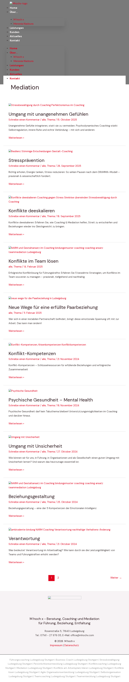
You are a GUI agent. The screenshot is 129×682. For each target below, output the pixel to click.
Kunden (14, 32)
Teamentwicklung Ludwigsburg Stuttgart (98, 676)
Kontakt (15, 40)
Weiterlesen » (16, 137)
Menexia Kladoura (23, 23)
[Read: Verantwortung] (59, 529)
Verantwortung (24, 538)
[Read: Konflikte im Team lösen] (64, 250)
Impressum (56, 645)
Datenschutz (71, 645)
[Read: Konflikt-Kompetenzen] (47, 344)
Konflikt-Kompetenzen (32, 353)
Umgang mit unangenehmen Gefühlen (48, 114)
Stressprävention (27, 160)
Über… (14, 12)
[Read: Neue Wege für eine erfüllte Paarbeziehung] (37, 298)
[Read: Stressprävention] (41, 151)
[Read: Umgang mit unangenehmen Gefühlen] (46, 105)
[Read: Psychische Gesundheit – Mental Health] (23, 391)
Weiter (116, 577)
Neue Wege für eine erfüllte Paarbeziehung (53, 307)
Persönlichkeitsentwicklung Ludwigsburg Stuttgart (60, 663)
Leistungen (17, 28)
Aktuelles (16, 36)
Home (13, 8)
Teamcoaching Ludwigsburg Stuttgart (55, 676)
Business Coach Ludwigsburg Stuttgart (77, 659)
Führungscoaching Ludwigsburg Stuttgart (32, 659)
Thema (51, 119)
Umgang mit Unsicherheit (35, 446)
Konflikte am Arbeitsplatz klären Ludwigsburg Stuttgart (83, 668)
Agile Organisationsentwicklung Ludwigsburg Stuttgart (70, 672)
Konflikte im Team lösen (33, 261)
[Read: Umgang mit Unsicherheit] (24, 437)
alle (44, 119)
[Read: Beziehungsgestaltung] (64, 485)
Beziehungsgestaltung (32, 496)
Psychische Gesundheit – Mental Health (51, 400)
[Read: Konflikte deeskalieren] (64, 199)
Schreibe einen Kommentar (24, 119)
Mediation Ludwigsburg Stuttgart (34, 668)
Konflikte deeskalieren (32, 211)
